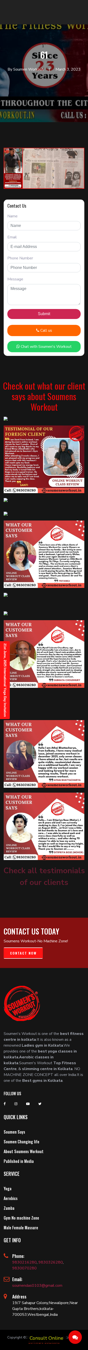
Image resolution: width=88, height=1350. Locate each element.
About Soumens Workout (24, 1151)
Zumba (9, 1208)
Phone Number (20, 258)
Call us (45, 330)
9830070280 (24, 1268)
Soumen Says (14, 1132)
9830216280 (24, 1262)
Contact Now (23, 953)
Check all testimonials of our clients (44, 876)
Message (15, 279)
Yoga (7, 1188)
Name (12, 216)
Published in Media (19, 1161)
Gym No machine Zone (21, 1218)
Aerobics (11, 1198)
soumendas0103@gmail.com (37, 1285)
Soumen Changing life (21, 1141)
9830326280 (50, 1262)
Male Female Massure (21, 1227)
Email (12, 237)
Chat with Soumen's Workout (46, 346)
